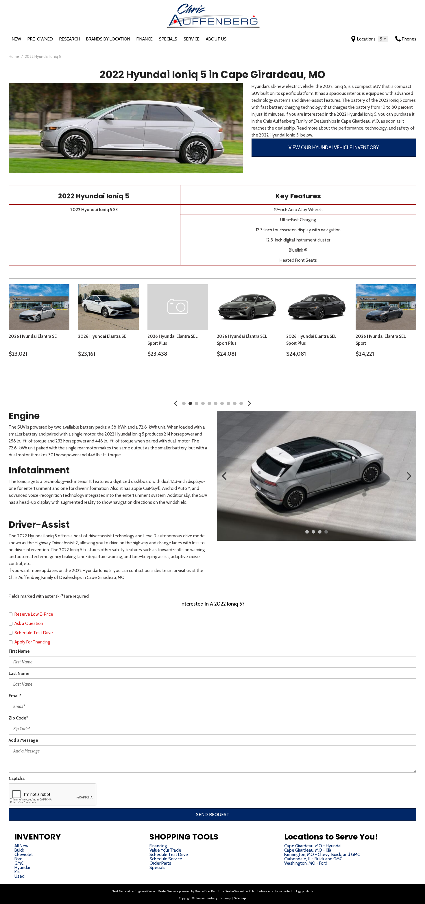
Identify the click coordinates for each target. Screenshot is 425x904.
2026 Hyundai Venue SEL (284, 336)
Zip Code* (18, 718)
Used (19, 876)
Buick (19, 850)
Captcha (17, 778)
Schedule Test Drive (168, 854)
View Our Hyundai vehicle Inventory (334, 147)
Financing (158, 845)
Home (14, 56)
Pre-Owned (40, 39)
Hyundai (22, 867)
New (16, 39)
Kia (17, 872)
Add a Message (23, 740)
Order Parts (160, 863)
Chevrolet (23, 854)
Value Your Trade (165, 850)
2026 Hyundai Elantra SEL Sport (76, 340)
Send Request (212, 814)
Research (69, 39)
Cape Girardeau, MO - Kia (307, 850)
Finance (144, 39)
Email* (15, 695)
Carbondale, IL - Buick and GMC (313, 858)
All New (21, 845)
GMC (18, 863)
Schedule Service (165, 858)
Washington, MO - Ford (305, 863)
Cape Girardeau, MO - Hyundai (312, 845)
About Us (216, 39)
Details (70, 369)
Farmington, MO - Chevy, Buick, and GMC (322, 854)
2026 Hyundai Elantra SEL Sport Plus (146, 340)
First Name (19, 651)
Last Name (19, 673)
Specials (168, 39)
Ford (18, 858)
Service (191, 39)
